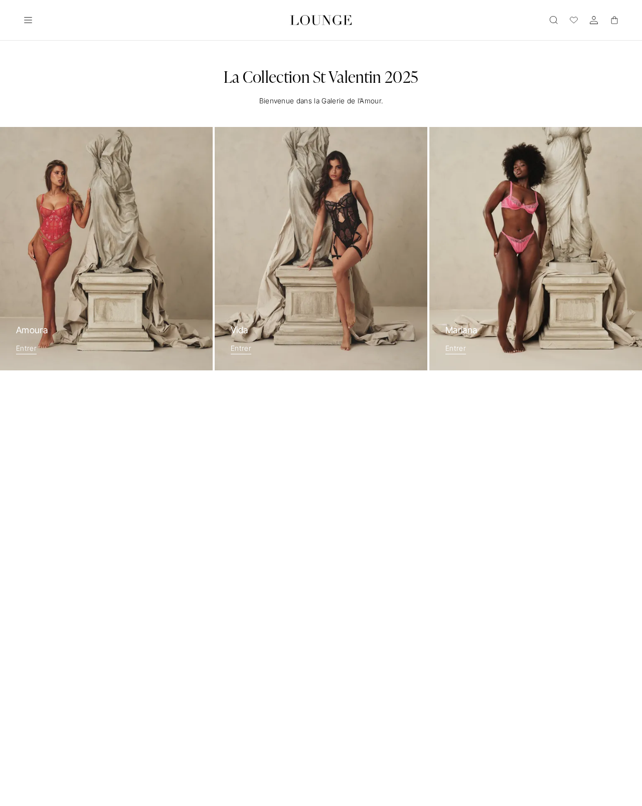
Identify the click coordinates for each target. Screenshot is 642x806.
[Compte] (594, 20)
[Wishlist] (574, 20)
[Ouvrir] (28, 20)
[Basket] (614, 20)
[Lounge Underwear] (321, 20)
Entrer (26, 348)
